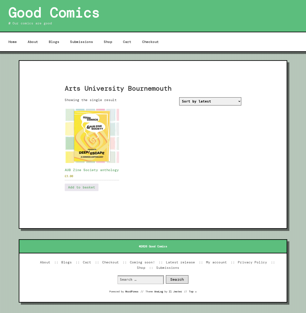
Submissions (81, 42)
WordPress (131, 291)
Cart (127, 42)
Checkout (150, 42)
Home (13, 42)
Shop (108, 42)
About (33, 42)
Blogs (54, 42)
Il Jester (175, 291)
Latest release (180, 262)
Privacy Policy (252, 262)
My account (216, 262)
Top (193, 291)
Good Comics (54, 12)
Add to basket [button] (81, 187)
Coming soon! (142, 262)
